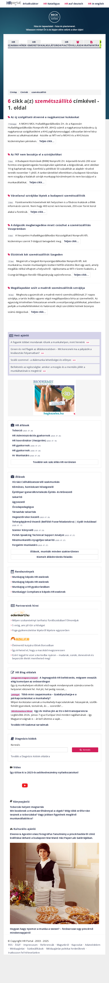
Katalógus (51, 3)
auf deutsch (74, 3)
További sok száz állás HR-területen (54, 462)
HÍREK (23, 45)
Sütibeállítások (35, 948)
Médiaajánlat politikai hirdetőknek (65, 948)
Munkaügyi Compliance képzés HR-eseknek (39, 591)
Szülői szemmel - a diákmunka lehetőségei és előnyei (43, 359)
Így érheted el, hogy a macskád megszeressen (38, 650)
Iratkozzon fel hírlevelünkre (24, 952)
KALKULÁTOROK (51, 45)
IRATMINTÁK (91, 45)
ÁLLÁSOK (77, 45)
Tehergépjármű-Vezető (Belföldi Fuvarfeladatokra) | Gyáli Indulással (54, 523)
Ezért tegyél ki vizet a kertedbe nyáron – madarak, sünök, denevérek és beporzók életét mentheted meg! (53, 656)
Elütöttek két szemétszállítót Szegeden (36, 254)
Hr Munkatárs (26, 455)
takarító (17, 497)
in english (96, 3)
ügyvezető (18, 502)
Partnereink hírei (27, 605)
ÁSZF (18, 944)
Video (17, 767)
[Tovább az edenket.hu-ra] (54, 613)
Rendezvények (24, 571)
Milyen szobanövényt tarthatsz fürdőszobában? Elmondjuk (45, 620)
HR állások (22, 425)
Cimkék (24, 92)
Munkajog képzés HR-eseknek (30, 577)
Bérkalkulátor (29, 3)
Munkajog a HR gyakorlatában (31, 586)
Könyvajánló (21, 801)
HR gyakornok (26, 445)
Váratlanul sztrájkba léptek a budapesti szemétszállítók (47, 195)
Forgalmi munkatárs (30, 545)
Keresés (15, 744)
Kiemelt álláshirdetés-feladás (54, 556)
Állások (20, 477)
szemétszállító (39, 92)
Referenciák (47, 944)
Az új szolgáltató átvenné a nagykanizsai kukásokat (44, 117)
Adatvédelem (92, 944)
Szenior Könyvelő (28, 530)
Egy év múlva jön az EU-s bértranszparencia (61, 711)
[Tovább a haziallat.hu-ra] (54, 639)
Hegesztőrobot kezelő (31, 517)
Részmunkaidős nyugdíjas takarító (38, 540)
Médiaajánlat (17, 948)
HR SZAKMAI (13, 43)
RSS (10, 944)
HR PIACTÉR (66, 43)
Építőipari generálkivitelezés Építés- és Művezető (42, 492)
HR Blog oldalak (25, 672)
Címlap (13, 92)
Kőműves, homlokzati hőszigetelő (33, 487)
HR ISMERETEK (34, 43)
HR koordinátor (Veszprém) (34, 440)
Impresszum (30, 944)
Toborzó (22, 430)
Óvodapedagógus (23, 507)
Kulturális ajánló (24, 829)
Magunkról (63, 944)
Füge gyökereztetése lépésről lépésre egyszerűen (40, 630)
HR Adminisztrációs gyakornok (36, 435)
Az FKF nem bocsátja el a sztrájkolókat (36, 154)
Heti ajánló (21, 335)
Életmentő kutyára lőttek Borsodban (33, 645)
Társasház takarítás (24, 511)
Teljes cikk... (46, 141)
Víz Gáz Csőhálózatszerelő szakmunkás (36, 482)
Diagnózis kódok (26, 738)
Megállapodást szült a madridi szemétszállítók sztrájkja (47, 288)
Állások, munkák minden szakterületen (54, 551)
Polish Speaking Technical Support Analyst (43, 535)
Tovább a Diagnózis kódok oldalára (30, 756)
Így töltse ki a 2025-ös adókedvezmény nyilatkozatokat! (44, 772)
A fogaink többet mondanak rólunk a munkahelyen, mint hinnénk (50, 342)
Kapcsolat (77, 944)
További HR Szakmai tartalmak (30, 724)
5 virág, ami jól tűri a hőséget (28, 625)
